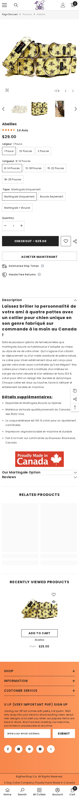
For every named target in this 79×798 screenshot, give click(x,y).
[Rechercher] (16, 5)
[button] (65, 90)
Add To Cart (39, 633)
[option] (39, 57)
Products (27, 14)
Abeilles (39, 640)
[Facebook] (8, 749)
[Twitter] (51, 749)
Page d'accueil (10, 14)
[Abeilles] (39, 609)
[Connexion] (63, 5)
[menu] (4, 5)
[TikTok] (40, 749)
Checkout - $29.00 (30, 241)
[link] (20, 556)
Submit (64, 734)
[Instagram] (18, 749)
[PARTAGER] (74, 241)
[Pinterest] (29, 749)
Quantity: (8, 218)
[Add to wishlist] (66, 241)
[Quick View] (54, 602)
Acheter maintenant (39, 257)
